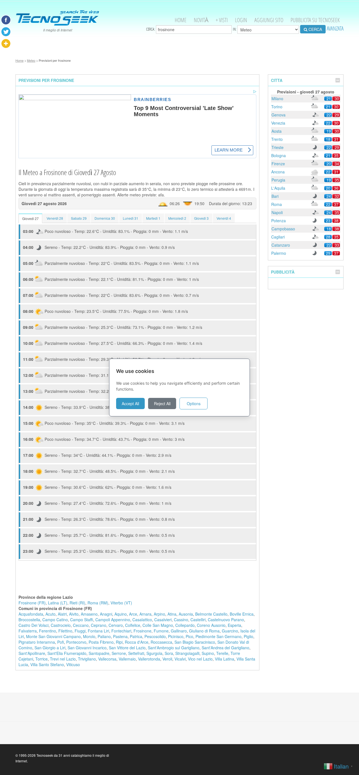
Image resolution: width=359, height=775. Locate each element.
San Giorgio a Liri (49, 647)
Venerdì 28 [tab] (55, 218)
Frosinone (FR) (32, 603)
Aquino (120, 614)
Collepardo (185, 625)
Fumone (161, 631)
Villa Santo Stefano (47, 664)
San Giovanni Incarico (87, 647)
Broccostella (29, 619)
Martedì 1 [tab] (153, 218)
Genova (278, 115)
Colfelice (132, 625)
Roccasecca (161, 642)
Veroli (167, 659)
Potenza (278, 220)
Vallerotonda (149, 659)
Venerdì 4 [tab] (224, 218)
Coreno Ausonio (211, 625)
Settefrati (136, 653)
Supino (208, 653)
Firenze (278, 163)
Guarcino (230, 631)
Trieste (277, 147)
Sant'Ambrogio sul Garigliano (173, 647)
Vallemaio (127, 659)
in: (235, 29)
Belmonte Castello (211, 614)
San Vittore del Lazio (127, 647)
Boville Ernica (242, 614)
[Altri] (5, 43)
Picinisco (175, 636)
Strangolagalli (187, 653)
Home (181, 20)
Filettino (65, 631)
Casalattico (142, 619)
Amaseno (89, 614)
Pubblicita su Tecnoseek (315, 20)
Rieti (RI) (77, 603)
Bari (275, 196)
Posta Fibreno (101, 642)
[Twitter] (5, 31)
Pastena (120, 636)
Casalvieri (163, 619)
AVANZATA (335, 28)
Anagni (106, 614)
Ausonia (186, 614)
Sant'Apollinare (32, 653)
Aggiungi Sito (268, 20)
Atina (171, 614)
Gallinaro (179, 631)
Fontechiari (121, 631)
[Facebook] (5, 19)
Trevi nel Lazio (63, 659)
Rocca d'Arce (136, 642)
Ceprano (98, 625)
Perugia (278, 180)
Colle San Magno (157, 625)
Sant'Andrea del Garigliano (225, 647)
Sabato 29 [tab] (79, 218)
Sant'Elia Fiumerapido (66, 653)
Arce (133, 614)
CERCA (314, 29)
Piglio (248, 636)
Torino (276, 106)
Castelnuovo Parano (226, 619)
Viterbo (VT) (121, 603)
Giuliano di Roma (204, 631)
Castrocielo (61, 625)
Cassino (181, 619)
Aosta (276, 131)
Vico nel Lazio (200, 659)
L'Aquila (278, 188)
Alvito (74, 614)
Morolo (89, 636)
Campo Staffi (81, 619)
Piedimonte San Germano (218, 636)
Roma (276, 204)
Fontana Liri (98, 631)
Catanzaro (280, 245)
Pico (189, 636)
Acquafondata (31, 614)
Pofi (60, 642)
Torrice (41, 659)
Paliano (104, 636)
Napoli (277, 212)
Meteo (31, 60)
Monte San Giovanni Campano (53, 636)
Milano (277, 98)
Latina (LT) (57, 603)
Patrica (136, 636)
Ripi (119, 642)
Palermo (278, 253)
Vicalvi (180, 659)
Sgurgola (154, 653)
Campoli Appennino (112, 619)
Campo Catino (55, 619)
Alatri (62, 614)
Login (241, 20)
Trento (277, 139)
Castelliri (198, 619)
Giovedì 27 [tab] (30, 218)
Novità (201, 20)
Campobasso (283, 228)
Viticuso (73, 664)
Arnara (145, 614)
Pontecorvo (76, 642)
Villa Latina (224, 659)
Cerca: (151, 29)
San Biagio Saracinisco (194, 642)
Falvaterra (28, 631)
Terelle (222, 653)
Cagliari (278, 237)
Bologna (278, 155)
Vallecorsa (107, 659)
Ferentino (47, 631)
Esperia (234, 625)
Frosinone (142, 631)
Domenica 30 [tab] (105, 218)
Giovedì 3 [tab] (201, 218)
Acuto (50, 614)
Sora (169, 653)
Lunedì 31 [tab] (130, 218)
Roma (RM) (98, 603)
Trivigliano (87, 659)
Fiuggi (80, 631)
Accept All (130, 403)
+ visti (222, 20)
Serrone (119, 653)
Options (194, 403)
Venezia (278, 123)
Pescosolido (155, 636)
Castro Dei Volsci (34, 625)
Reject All (162, 403)
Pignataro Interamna (37, 642)
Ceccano (81, 625)
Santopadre (99, 653)
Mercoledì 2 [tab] (177, 218)
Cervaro (116, 625)
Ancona (278, 172)
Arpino (159, 614)
